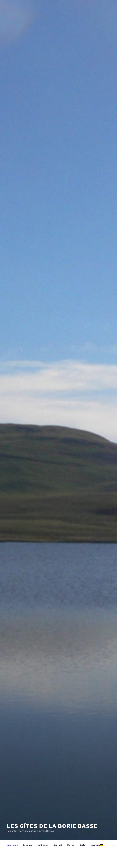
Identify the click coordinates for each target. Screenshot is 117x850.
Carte (82, 845)
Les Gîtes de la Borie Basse (52, 826)
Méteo (70, 845)
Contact (58, 845)
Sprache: (95, 845)
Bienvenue (12, 845)
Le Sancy (27, 845)
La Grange (43, 845)
